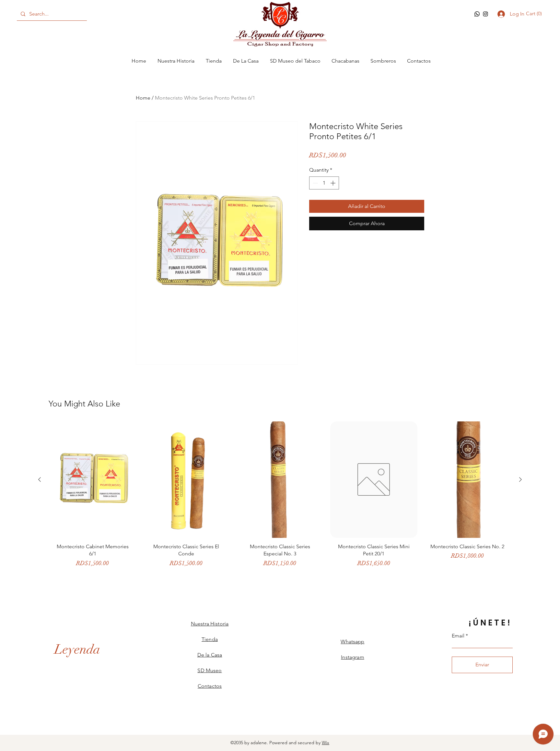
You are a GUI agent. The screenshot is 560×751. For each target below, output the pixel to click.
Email (458, 635)
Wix (325, 742)
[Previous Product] (39, 479)
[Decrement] (314, 183)
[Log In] (500, 14)
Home (143, 98)
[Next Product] (520, 479)
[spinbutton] (324, 183)
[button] (535, 14)
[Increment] (333, 183)
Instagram (352, 657)
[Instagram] (485, 14)
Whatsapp (352, 641)
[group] (280, 497)
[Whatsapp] (477, 14)
